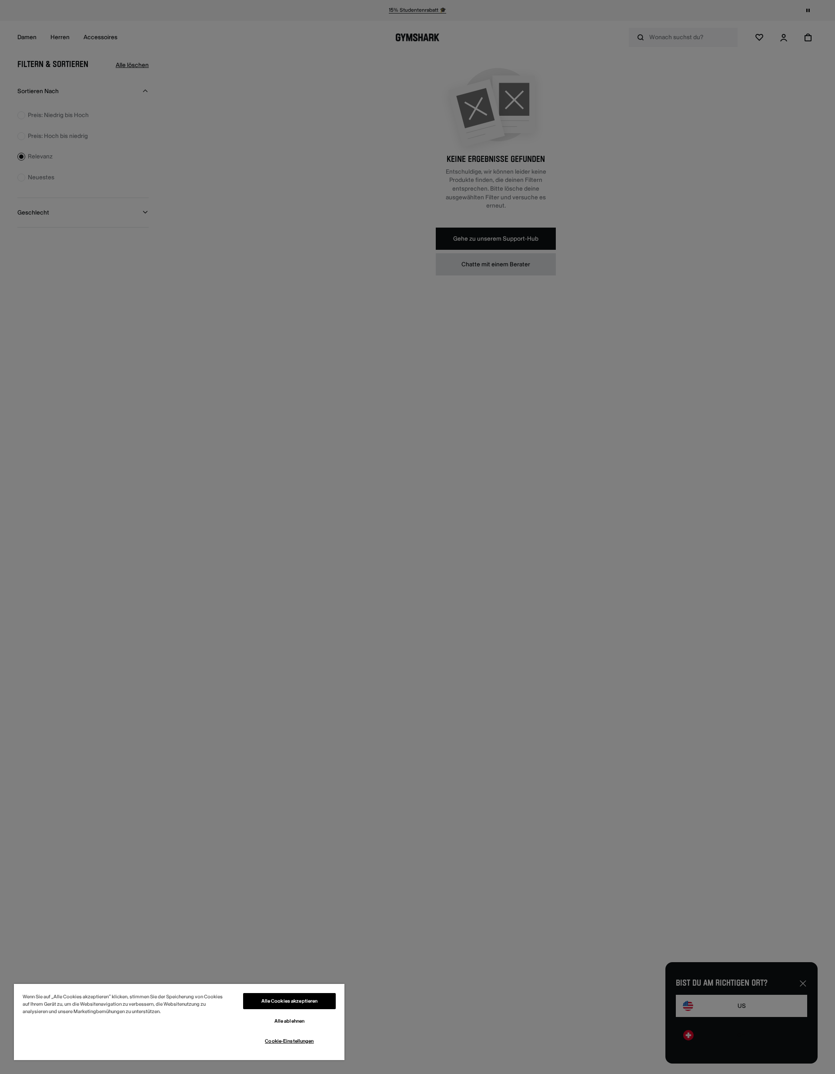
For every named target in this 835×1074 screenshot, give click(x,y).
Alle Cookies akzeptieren (289, 1001)
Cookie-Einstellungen (289, 1041)
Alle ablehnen (289, 1021)
